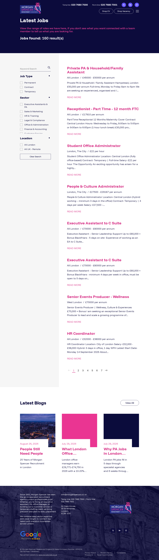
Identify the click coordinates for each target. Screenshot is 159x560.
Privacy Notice (90, 553)
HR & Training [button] (31, 115)
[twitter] (124, 5)
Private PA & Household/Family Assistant (95, 70)
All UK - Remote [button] (32, 149)
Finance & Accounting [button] (35, 129)
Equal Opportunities (104, 555)
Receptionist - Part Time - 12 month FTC (103, 108)
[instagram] (137, 5)
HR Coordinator (81, 333)
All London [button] (29, 144)
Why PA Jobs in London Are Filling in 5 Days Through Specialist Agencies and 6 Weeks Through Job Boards (115, 451)
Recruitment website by (38, 555)
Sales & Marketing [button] (33, 111)
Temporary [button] (30, 91)
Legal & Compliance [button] (34, 120)
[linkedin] (130, 5)
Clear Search (35, 156)
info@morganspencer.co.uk (74, 494)
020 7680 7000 (79, 4)
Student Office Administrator (94, 145)
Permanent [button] (30, 82)
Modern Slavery (106, 553)
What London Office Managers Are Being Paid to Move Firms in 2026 (74, 451)
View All (129, 402)
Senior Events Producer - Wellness (98, 296)
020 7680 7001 (109, 4)
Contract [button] (29, 87)
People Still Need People (31, 451)
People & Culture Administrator (95, 186)
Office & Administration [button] (36, 124)
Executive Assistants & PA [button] (36, 105)
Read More (74, 97)
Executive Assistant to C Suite (94, 223)
